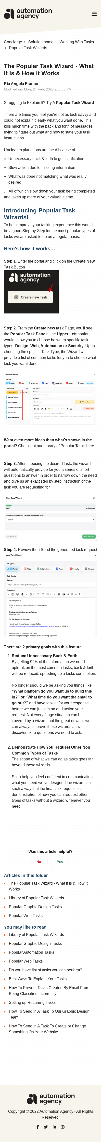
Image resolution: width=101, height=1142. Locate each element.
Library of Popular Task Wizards (36, 898)
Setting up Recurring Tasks (32, 1002)
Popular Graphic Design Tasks (35, 907)
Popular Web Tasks (26, 916)
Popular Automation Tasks (31, 952)
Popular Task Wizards (28, 48)
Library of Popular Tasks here (68, 446)
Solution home (40, 42)
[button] (94, 14)
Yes (60, 862)
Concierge (13, 42)
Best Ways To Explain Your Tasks (38, 979)
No (39, 862)
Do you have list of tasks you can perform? (45, 970)
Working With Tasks (77, 42)
